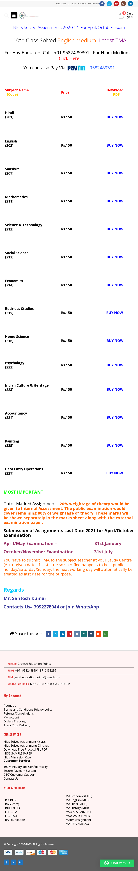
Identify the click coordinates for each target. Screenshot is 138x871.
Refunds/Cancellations (19, 713)
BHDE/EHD (12, 808)
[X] (109, 3)
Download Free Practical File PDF (25, 749)
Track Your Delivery (17, 725)
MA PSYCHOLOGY (78, 824)
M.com (70, 820)
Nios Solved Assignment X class (25, 742)
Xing (84, 634)
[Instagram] (123, 3)
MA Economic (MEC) (79, 796)
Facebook (48, 634)
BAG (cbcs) (12, 804)
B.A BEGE (11, 800)
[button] (6, 15)
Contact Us (11, 778)
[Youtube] (116, 3)
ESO (14, 816)
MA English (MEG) (77, 800)
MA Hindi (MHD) (76, 804)
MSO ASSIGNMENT (79, 812)
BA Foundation (15, 820)
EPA (14, 812)
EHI (8, 812)
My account (11, 717)
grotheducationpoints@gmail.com (37, 677)
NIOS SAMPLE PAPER (18, 753)
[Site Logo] (29, 15)
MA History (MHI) (77, 808)
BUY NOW (115, 117)
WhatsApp (105, 634)
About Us (10, 706)
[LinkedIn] (130, 3)
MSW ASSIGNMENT (79, 816)
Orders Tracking (15, 721)
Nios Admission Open (18, 757)
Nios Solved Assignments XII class (26, 746)
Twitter (55, 634)
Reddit (98, 634)
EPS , (8, 816)
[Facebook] (102, 3)
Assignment (82, 820)
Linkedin (20, 862)
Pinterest (69, 634)
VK (76, 634)
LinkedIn (62, 634)
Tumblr (91, 634)
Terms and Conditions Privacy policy (28, 709)
